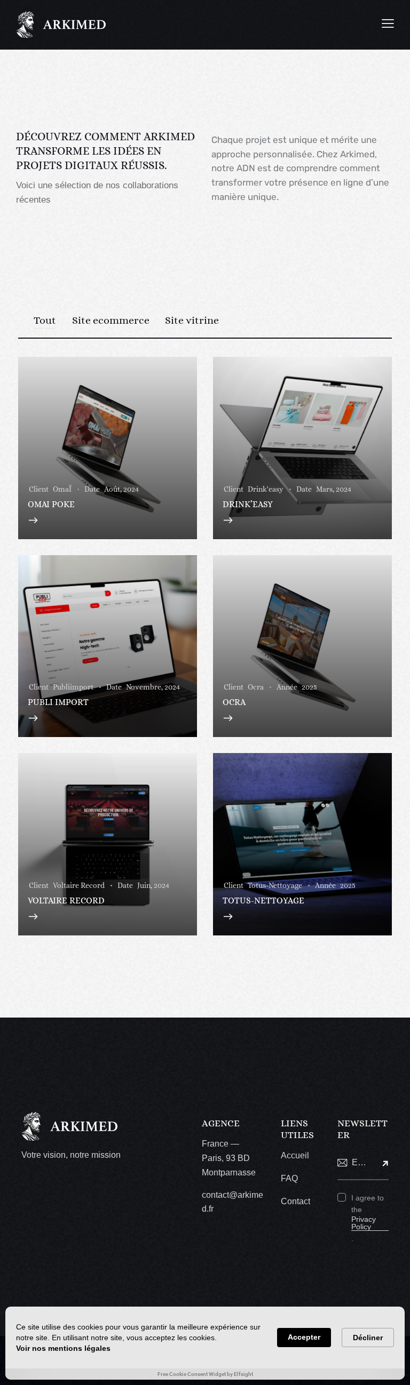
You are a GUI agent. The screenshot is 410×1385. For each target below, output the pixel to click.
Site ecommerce (110, 320)
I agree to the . (367, 1218)
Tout (45, 320)
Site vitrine (192, 320)
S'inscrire (381, 1163)
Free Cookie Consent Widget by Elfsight (205, 1374)
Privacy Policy (363, 1223)
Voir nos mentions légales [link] (63, 1348)
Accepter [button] (304, 1337)
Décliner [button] (368, 1337)
